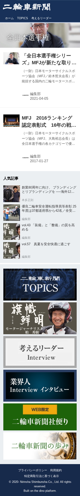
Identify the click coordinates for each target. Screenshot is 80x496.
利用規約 (56, 470)
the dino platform (45, 490)
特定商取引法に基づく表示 (41, 476)
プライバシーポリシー (32, 470)
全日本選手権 (28, 37)
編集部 (35, 94)
